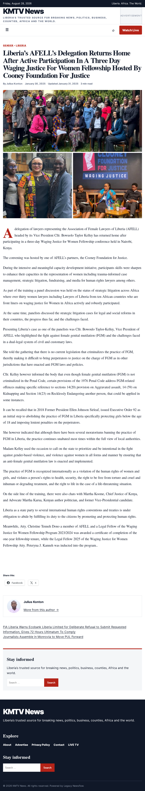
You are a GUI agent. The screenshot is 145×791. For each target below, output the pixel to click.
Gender (8, 45)
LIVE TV (73, 744)
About (7, 744)
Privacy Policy (41, 744)
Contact (59, 744)
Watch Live (130, 30)
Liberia (21, 45)
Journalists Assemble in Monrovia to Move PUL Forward (43, 637)
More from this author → (41, 610)
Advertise (21, 744)
